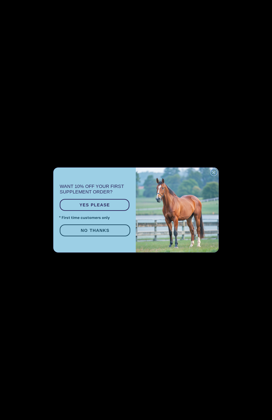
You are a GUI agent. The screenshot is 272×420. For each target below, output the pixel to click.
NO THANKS (95, 230)
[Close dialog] (214, 172)
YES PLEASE (94, 205)
